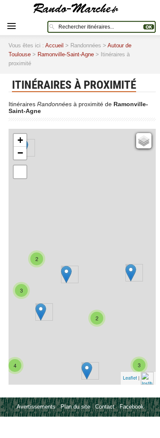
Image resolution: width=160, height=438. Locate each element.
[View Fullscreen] (20, 171)
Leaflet (130, 377)
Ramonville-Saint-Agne (66, 54)
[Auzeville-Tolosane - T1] (66, 274)
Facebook (131, 406)
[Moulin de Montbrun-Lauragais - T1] (86, 371)
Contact (104, 406)
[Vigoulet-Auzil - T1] (40, 312)
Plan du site (75, 406)
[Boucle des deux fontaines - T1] (130, 272)
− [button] (20, 153)
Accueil (54, 45)
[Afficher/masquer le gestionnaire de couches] (143, 140)
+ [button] (20, 140)
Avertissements (36, 406)
